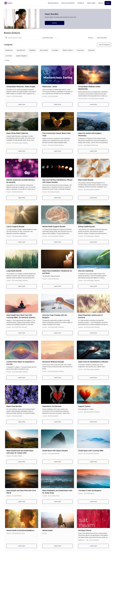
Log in (108, 3)
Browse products (53, 3)
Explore (54, 23)
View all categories (104, 44)
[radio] (9, 50)
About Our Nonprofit (67, 3)
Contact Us (80, 3)
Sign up (100, 3)
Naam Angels (91, 3)
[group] (50, 53)
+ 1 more (6, 60)
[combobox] (49, 38)
